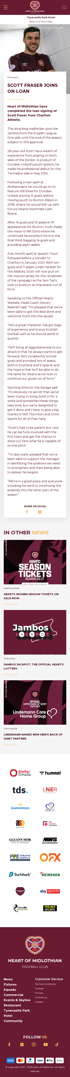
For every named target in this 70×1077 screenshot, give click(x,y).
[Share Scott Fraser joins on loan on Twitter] (41, 512)
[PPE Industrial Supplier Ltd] (20, 857)
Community (13, 1021)
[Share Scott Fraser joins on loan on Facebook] (29, 512)
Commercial (13, 995)
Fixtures (10, 984)
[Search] (64, 7)
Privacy (39, 992)
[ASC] (20, 823)
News (8, 979)
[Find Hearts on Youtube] (46, 1044)
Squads (10, 989)
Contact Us (41, 997)
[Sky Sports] (50, 891)
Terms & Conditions (45, 984)
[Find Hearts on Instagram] (35, 1045)
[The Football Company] (50, 823)
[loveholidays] (20, 807)
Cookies (39, 988)
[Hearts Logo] (35, 7)
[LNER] (50, 790)
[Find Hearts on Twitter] (23, 1045)
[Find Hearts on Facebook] (11, 1045)
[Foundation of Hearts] (20, 891)
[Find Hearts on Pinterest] (58, 1044)
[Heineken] (50, 874)
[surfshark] (20, 874)
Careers (39, 1001)
